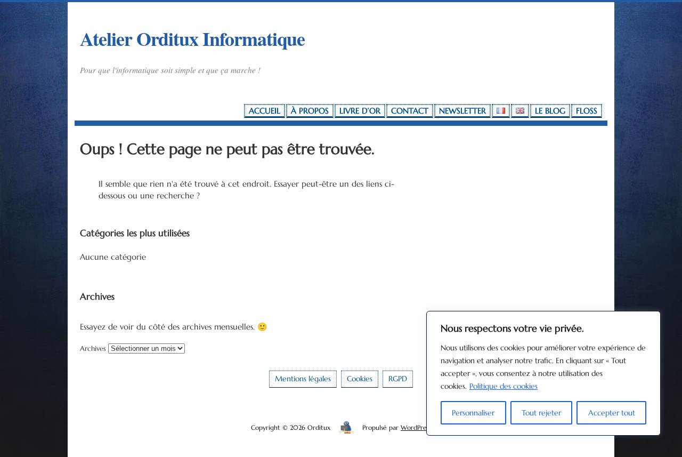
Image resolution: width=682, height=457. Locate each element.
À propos (310, 111)
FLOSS (586, 111)
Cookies (359, 378)
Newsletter (462, 111)
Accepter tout (611, 413)
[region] (543, 373)
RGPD (397, 378)
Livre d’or (359, 111)
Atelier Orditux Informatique (192, 38)
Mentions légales (303, 378)
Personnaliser (473, 413)
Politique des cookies (503, 386)
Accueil (264, 111)
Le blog (550, 111)
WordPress (416, 427)
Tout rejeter (541, 413)
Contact (409, 111)
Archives (93, 348)
